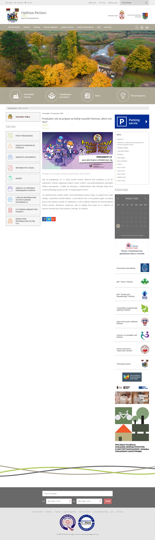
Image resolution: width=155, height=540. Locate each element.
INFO (99, 27)
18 (123, 222)
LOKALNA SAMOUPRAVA (85, 27)
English (10, 3)
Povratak (45, 128)
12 (127, 217)
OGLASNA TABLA (123, 151)
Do (74, 501)
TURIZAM (37, 27)
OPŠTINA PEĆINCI (14, 27)
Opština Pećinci (12, 108)
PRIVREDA (26, 27)
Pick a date (70, 501)
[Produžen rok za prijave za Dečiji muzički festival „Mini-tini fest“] (77, 169)
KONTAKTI (108, 27)
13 (131, 217)
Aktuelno (120, 139)
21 (136, 222)
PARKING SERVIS (122, 148)
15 (140, 217)
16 (145, 217)
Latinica (29, 3)
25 (123, 226)
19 (127, 222)
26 (127, 226)
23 (145, 222)
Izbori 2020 (121, 167)
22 (140, 222)
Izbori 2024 (121, 181)
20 (131, 222)
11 (123, 217)
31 (118, 230)
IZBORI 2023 (121, 177)
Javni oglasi (121, 158)
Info (20, 108)
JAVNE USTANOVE (67, 27)
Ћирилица (20, 3)
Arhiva (119, 164)
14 (136, 217)
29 (140, 226)
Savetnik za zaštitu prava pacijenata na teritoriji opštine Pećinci (130, 144)
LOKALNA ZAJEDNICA (50, 27)
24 (118, 226)
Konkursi (120, 154)
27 (131, 226)
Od (43, 501)
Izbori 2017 (121, 171)
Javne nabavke (122, 161)
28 (136, 226)
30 (145, 226)
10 (118, 217)
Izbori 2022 (121, 174)
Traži (107, 501)
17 (118, 222)
